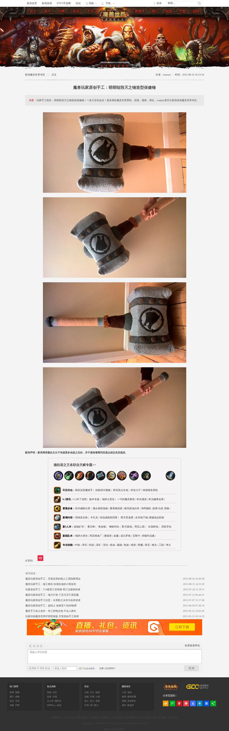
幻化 (55, 692)
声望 (17, 705)
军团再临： (69, 490)
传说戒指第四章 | (110, 517)
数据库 (140, 12)
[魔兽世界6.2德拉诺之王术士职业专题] (134, 479)
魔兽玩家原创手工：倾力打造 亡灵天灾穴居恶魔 (52, 595)
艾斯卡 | (137, 535)
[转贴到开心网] (186, 703)
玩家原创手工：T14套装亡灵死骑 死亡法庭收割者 (52, 589)
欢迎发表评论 (192, 645)
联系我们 (106, 717)
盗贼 (86, 696)
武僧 (55, 696)
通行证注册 (159, 717)
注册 (101, 668)
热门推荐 (14, 686)
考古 (168, 545)
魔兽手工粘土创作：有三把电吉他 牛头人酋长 (50, 611)
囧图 (124, 701)
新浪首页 (32, 3)
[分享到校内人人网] (193, 703)
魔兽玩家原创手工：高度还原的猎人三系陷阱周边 (53, 578)
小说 (124, 692)
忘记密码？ (110, 668)
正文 (54, 74)
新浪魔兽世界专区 (35, 74)
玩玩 (78, 3)
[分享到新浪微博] (166, 703)
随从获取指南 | (101, 508)
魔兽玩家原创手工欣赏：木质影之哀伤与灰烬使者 (53, 600)
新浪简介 (57, 717)
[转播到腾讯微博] (172, 703)
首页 (33, 12)
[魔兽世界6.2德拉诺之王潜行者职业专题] (69, 479)
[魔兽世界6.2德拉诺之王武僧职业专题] (146, 479)
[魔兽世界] (171, 689)
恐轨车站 (166, 526)
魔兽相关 (126, 686)
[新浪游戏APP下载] (114, 634)
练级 (62, 12)
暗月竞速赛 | (127, 517)
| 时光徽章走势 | (156, 499)
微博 (124, 696)
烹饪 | (106, 545)
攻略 (17, 696)
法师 (86, 692)
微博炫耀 (131, 696)
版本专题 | (95, 499)
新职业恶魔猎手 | (84, 490)
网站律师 (130, 717)
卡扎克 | (95, 517)
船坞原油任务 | (132, 508)
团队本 (58, 701)
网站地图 (82, 717)
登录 (159, 3)
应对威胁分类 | (84, 508)
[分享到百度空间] (206, 703)
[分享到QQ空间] (200, 703)
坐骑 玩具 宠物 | (161, 508)
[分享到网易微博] (179, 703)
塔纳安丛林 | (82, 517)
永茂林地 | (154, 526)
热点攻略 (51, 686)
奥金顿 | (103, 526)
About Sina (69, 717)
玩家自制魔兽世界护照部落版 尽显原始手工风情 (52, 616)
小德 (98, 696)
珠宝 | (148, 545)
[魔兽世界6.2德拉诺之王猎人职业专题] (90, 479)
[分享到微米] (40, 558)
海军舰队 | (147, 508)
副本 (48, 12)
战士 (92, 701)
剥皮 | (92, 545)
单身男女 (131, 701)
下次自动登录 (88, 668)
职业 (76, 12)
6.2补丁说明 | (80, 499)
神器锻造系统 (151, 490)
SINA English (144, 717)
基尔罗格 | (127, 535)
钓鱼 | (78, 545)
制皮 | (127, 545)
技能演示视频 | (103, 490)
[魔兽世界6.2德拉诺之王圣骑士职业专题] (111, 479)
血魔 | (117, 535)
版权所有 (120, 729)
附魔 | (141, 545)
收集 (49, 696)
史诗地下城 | (142, 517)
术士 (92, 692)
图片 (155, 12)
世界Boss (51, 705)
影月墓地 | (128, 526)
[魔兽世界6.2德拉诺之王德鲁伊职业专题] (158, 479)
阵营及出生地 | (120, 490)
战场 (59, 705)
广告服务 (94, 717)
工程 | (162, 545)
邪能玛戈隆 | (149, 535)
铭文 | (155, 545)
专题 (182, 12)
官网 (196, 12)
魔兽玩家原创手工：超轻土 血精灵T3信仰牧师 (51, 605)
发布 (191, 668)
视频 (169, 12)
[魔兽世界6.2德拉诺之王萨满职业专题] (121, 479)
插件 (124, 705)
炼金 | (113, 545)
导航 (91, 3)
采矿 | (99, 545)
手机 (108, 3)
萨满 (86, 705)
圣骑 (98, 701)
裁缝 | (120, 545)
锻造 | (134, 545)
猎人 (86, 701)
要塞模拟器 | (117, 508)
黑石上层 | (141, 526)
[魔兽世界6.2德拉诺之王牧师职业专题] (100, 479)
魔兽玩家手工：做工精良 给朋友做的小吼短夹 (50, 584)
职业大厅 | (136, 490)
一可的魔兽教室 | (126, 499)
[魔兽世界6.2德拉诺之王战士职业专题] (170, 479)
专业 (91, 12)
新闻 (170, 3)
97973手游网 (64, 3)
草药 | (85, 545)
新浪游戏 (47, 3)
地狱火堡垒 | (108, 499)
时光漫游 (142, 499)
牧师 (98, 692)
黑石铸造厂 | (97, 535)
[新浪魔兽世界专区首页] (115, 14)
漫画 (129, 692)
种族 (49, 692)
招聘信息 (118, 717)
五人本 (50, 701)
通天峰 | (92, 526)
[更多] (213, 703)
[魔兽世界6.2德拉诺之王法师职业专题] (79, 479)
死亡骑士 (94, 705)
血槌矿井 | (80, 526)
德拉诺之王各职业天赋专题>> (75, 465)
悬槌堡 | (109, 535)
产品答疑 (172, 717)
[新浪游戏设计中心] (197, 688)
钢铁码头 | (115, 526)
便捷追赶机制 (157, 517)
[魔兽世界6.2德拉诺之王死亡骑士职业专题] (58, 479)
